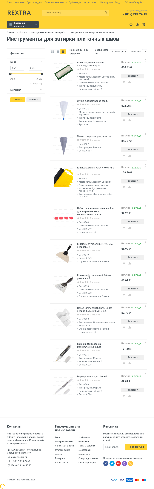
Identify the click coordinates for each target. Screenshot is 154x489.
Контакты (20, 2)
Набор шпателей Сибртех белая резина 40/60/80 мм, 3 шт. (94, 309)
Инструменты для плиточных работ (48, 32)
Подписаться (136, 446)
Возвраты (60, 458)
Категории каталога (20, 25)
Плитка (23, 32)
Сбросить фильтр (35, 84)
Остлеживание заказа (56, 2)
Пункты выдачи (34, 2)
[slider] (10, 74)
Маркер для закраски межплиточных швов (89, 345)
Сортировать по (101, 52)
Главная (11, 32)
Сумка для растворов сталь (92, 100)
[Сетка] (52, 51)
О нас (9, 2)
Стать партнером (87, 462)
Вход (117, 2)
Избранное (84, 437)
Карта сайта (61, 462)
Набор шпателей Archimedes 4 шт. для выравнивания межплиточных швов (96, 211)
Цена (13, 62)
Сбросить (34, 99)
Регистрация (106, 2)
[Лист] (63, 51)
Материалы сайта (64, 441)
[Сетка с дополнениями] (58, 51)
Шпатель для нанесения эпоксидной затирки (90, 64)
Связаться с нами (64, 445)
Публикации (75, 2)
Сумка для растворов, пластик (94, 136)
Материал (15, 90)
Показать (18, 99)
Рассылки (84, 441)
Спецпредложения (88, 458)
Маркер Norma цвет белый (92, 376)
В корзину (133, 76)
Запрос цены (89, 2)
